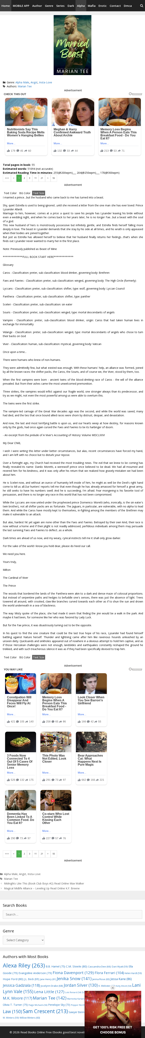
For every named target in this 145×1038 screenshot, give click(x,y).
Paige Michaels (38, 1004)
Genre (49, 6)
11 (35, 178)
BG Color (24, 193)
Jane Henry (48, 979)
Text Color (10, 193)
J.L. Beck (31, 979)
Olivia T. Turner (15, 1004)
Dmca (128, 6)
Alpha (81, 6)
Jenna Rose (101, 979)
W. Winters (11, 1017)
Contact (115, 6)
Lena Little (49, 991)
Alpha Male (22, 82)
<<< (7, 178)
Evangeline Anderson (35, 973)
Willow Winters (30, 1017)
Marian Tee (25, 86)
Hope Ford (13, 979)
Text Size (38, 193)
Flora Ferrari (109, 972)
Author (37, 6)
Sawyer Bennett (81, 1012)
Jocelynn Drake (52, 985)
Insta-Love (45, 82)
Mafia (92, 6)
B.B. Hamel (55, 966)
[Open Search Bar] (141, 5)
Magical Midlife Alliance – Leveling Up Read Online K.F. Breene (42, 888)
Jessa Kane (121, 979)
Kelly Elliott (123, 985)
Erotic (103, 6)
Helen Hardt (133, 973)
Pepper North (80, 1004)
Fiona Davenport (73, 972)
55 (54, 178)
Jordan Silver (81, 985)
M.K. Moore (17, 998)
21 (42, 178)
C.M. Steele (76, 966)
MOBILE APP (21, 6)
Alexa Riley (24, 965)
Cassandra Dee (99, 966)
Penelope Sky (59, 1004)
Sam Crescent (45, 1011)
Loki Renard (73, 992)
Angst (34, 82)
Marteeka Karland (78, 998)
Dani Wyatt (120, 966)
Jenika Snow (74, 978)
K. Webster (107, 985)
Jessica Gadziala (21, 985)
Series (60, 6)
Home (6, 6)
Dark (71, 6)
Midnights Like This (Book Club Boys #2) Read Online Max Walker (44, 883)
